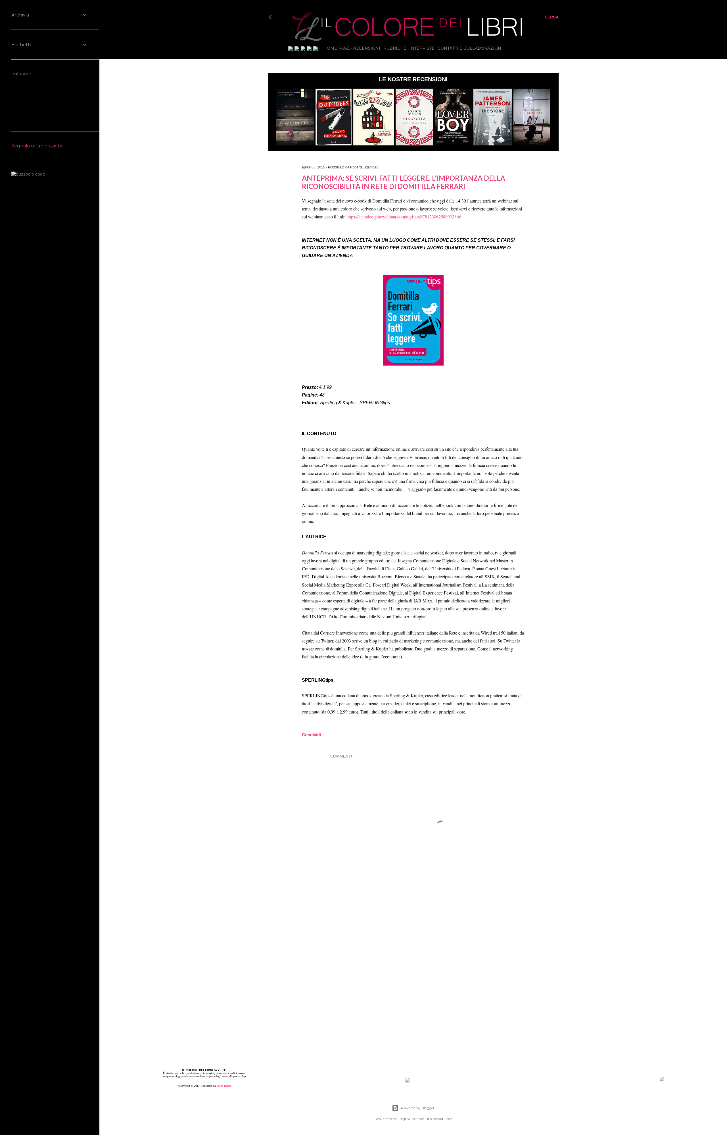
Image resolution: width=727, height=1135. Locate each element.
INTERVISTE (422, 48)
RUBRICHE (394, 48)
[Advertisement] (441, 945)
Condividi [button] (237, 159)
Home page (336, 48)
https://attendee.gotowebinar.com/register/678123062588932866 (403, 217)
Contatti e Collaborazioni (470, 48)
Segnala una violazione (37, 146)
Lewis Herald (223, 1085)
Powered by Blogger (417, 1108)
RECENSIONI (366, 48)
